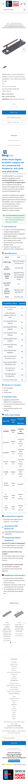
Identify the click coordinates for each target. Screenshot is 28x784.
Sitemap (14, 678)
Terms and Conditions (14, 759)
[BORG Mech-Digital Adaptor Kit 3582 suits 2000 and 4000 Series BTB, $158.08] (19, 614)
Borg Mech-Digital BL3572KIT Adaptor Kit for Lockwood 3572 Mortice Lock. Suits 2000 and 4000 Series (7, 630)
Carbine (14, 708)
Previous (2, 623)
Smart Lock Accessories (14, 691)
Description (14, 135)
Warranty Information (14, 140)
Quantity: (14, 104)
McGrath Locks (14, 698)
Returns (14, 670)
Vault (14, 712)
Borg (14, 696)
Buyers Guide (14, 664)
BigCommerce (16, 748)
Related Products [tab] (14, 603)
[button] (24, 49)
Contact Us (14, 674)
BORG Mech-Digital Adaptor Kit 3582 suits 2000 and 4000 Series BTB (19, 628)
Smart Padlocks (14, 689)
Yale (14, 702)
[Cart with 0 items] (25, 4)
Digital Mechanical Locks (14, 685)
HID (14, 706)
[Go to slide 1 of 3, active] (10, 642)
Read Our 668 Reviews (19, 764)
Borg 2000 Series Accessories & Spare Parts (14, 533)
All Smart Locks (14, 683)
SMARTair (14, 704)
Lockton (14, 710)
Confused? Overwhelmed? (14, 145)
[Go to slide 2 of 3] (13, 642)
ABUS (14, 715)
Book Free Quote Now (14, 761)
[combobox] (12, 9)
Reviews (14, 668)
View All (14, 717)
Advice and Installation (14, 672)
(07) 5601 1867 (17, 756)
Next (23, 623)
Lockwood (14, 700)
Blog (14, 676)
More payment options (14, 117)
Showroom (14, 666)
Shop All (14, 662)
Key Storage (14, 687)
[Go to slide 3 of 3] (15, 642)
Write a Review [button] (7, 91)
